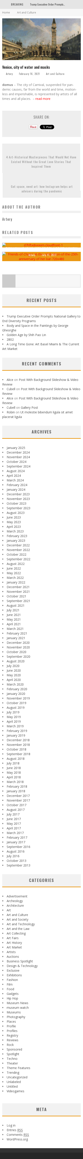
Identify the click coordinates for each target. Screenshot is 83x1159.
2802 (10, 339)
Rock (10, 1045)
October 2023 (16, 503)
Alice (10, 380)
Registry (12, 1035)
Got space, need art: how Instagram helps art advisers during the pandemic (42, 188)
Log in (11, 1125)
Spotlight (13, 1054)
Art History (14, 942)
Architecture (15, 905)
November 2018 (18, 745)
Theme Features (18, 1068)
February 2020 (17, 689)
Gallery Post (29, 407)
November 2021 (18, 591)
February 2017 (17, 837)
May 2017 (14, 823)
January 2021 (16, 638)
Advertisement (17, 896)
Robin (11, 412)
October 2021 (16, 596)
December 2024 (18, 452)
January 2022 (16, 582)
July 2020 (13, 666)
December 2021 (18, 587)
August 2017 (16, 810)
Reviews (12, 1040)
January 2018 (16, 791)
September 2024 (18, 466)
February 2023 (17, 536)
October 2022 (16, 554)
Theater (12, 1063)
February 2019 (17, 731)
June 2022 (14, 568)
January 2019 (16, 735)
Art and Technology (21, 924)
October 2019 (16, 703)
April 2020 (14, 680)
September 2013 (18, 865)
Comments (18, 1134)
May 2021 (14, 619)
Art (9, 910)
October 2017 (16, 805)
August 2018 (16, 758)
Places (11, 1021)
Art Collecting (16, 933)
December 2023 (18, 494)
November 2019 (18, 698)
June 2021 (14, 615)
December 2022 (18, 545)
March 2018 (15, 782)
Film (10, 984)
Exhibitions (14, 975)
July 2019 (13, 712)
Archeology (15, 901)
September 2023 (18, 508)
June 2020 (14, 670)
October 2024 (16, 462)
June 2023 (14, 517)
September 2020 (18, 656)
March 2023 (15, 531)
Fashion (12, 980)
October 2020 (16, 652)
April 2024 (14, 475)
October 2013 (16, 861)
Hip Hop (12, 998)
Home (6, 12)
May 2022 (14, 573)
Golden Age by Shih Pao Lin (26, 335)
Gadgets (13, 994)
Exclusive (13, 970)
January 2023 (16, 540)
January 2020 (16, 694)
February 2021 (17, 633)
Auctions (13, 956)
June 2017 (14, 819)
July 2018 (13, 763)
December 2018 (18, 740)
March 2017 (15, 833)
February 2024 (17, 485)
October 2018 (16, 749)
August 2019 (16, 707)
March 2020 (15, 684)
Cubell (11, 389)
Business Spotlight (20, 961)
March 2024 (15, 480)
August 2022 (16, 564)
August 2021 (16, 605)
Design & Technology (22, 966)
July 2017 (13, 814)
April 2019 (14, 721)
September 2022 (18, 559)
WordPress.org (17, 1139)
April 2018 (14, 777)
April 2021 (14, 624)
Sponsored (14, 1049)
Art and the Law (18, 929)
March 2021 (15, 629)
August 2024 (16, 471)
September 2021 (18, 601)
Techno (12, 1058)
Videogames (15, 1091)
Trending (13, 1072)
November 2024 (18, 457)
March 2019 (15, 726)
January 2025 (16, 448)
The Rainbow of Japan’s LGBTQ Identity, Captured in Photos (42, 248)
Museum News (17, 1003)
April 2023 (14, 526)
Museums (14, 1012)
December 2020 (18, 642)
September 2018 (18, 754)
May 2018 (14, 772)
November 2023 (18, 499)
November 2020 (18, 647)
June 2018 (14, 768)
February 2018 (17, 786)
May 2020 (14, 675)
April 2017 (14, 828)
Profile (11, 1026)
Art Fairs (13, 938)
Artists (11, 952)
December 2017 (18, 796)
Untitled (12, 1086)
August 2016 (16, 851)
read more (43, 99)
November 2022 (18, 550)
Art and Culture (55, 74)
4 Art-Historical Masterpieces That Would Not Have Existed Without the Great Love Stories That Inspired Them (41, 162)
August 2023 (16, 513)
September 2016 (18, 847)
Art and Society (17, 919)
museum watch (18, 1007)
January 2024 (16, 489)
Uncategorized (17, 1077)
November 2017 (18, 800)
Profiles (12, 1031)
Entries (15, 1130)
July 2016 (13, 856)
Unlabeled (14, 1082)
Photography (16, 1017)
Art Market (14, 947)
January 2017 (16, 842)
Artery (9, 74)
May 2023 (14, 522)
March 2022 (15, 578)
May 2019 (14, 717)
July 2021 (13, 610)
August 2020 (16, 661)
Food (10, 989)
